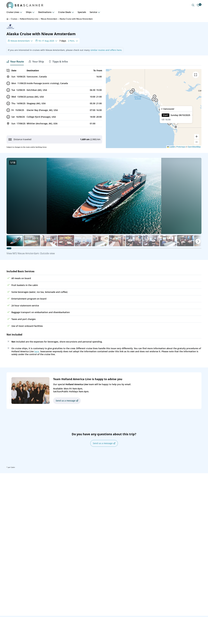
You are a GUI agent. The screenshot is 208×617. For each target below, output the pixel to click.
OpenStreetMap (194, 146)
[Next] (198, 241)
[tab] (15, 61)
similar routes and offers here (106, 50)
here (36, 351)
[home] (7, 19)
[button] (176, 127)
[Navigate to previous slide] (12, 196)
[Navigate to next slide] (196, 196)
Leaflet (172, 146)
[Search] (193, 5)
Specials (82, 12)
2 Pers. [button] (71, 40)
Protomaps (180, 146)
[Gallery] (104, 196)
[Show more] (21, 12)
